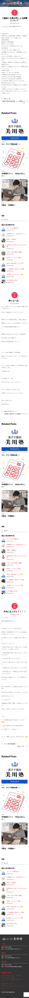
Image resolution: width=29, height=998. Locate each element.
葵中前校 (4, 961)
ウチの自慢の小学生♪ (12, 280)
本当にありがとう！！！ (11, 411)
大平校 (3, 944)
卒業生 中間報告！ (8, 205)
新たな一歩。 (7, 98)
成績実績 (12, 977)
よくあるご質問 (5, 977)
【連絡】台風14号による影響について (14, 19)
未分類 (2, 141)
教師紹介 (19, 975)
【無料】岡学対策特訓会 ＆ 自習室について (13, 102)
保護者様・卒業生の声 (15, 979)
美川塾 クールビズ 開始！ (14, 257)
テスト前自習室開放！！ (11, 744)
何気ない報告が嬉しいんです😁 (14, 263)
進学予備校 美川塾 (14, 23)
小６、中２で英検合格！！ (10, 144)
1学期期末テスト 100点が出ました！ (16, 233)
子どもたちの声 (5, 979)
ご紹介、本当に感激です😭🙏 (14, 252)
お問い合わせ (4, 986)
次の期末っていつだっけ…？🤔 (14, 274)
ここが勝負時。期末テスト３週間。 (15, 269)
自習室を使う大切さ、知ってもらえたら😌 (16, 245)
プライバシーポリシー (14, 986)
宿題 (11, 983)
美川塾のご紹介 (6, 972)
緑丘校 (3, 953)
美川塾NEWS (4, 983)
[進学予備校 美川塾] (12, 4)
